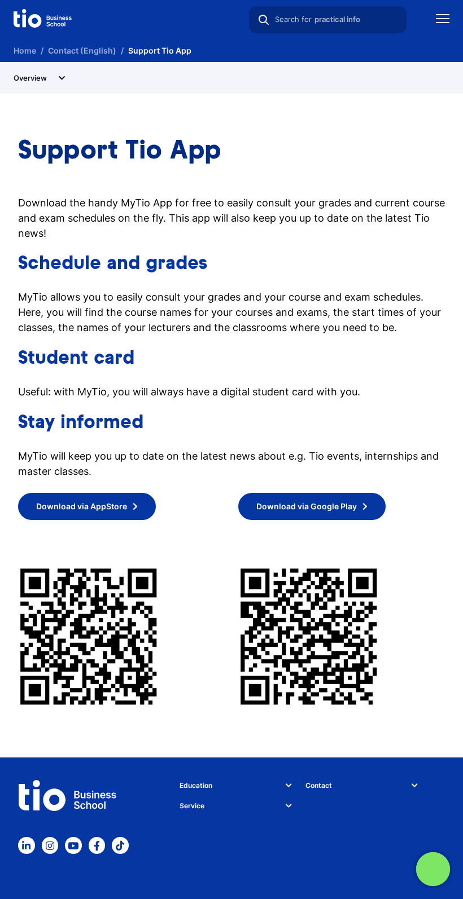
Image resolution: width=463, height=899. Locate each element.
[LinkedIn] (26, 845)
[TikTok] (120, 845)
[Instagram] (50, 845)
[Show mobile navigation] (442, 20)
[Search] (264, 20)
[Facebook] (97, 845)
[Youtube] (73, 845)
